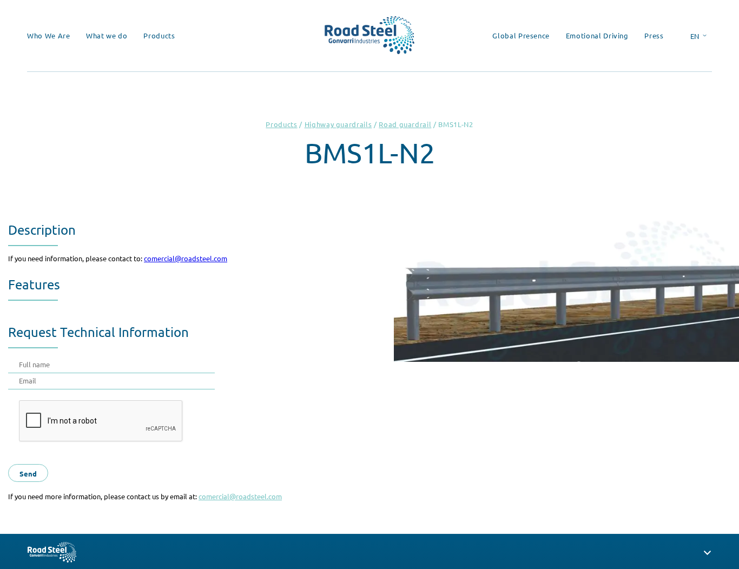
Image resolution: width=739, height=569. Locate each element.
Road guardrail (405, 124)
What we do (107, 35)
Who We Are (48, 35)
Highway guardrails (338, 124)
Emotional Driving (597, 35)
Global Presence (521, 35)
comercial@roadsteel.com (185, 258)
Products (159, 35)
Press (653, 35)
